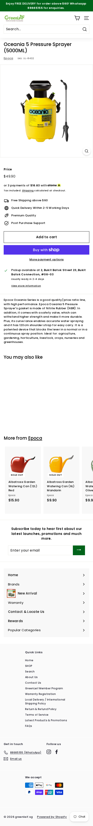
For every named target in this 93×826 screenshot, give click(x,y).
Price (8, 169)
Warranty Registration (40, 694)
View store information (26, 285)
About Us (31, 677)
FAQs (28, 726)
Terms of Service (36, 715)
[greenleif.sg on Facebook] (56, 752)
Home (29, 660)
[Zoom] (87, 151)
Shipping (28, 190)
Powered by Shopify (52, 817)
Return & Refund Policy (40, 709)
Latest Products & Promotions (46, 720)
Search (30, 671)
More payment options (46, 259)
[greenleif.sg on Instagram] (48, 752)
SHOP (28, 666)
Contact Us (33, 683)
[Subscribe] (79, 550)
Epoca (8, 58)
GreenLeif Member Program (44, 688)
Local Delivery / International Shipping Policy (45, 701)
